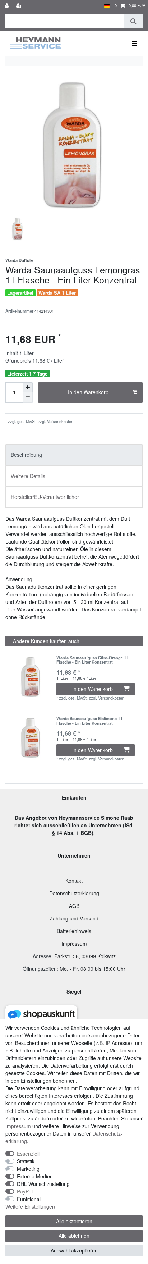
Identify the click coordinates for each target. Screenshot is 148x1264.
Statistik (25, 1161)
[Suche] (133, 21)
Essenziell (28, 1153)
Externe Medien (35, 1176)
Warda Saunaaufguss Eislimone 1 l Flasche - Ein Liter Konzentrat (89, 721)
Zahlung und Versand (74, 918)
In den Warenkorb (88, 392)
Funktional (29, 1198)
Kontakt (74, 880)
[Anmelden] (8, 5)
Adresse (42, 956)
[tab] (74, 454)
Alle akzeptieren (74, 1221)
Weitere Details (28, 475)
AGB (74, 905)
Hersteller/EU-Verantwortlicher (45, 496)
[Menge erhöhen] (28, 387)
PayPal (25, 1191)
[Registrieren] (20, 5)
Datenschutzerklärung (74, 893)
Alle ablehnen (74, 1235)
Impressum (74, 943)
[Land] (107, 5)
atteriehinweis (75, 931)
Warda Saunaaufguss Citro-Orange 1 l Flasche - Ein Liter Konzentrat (92, 660)
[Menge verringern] (28, 397)
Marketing (28, 1168)
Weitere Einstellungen (30, 1206)
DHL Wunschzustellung (43, 1183)
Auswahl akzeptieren (74, 1250)
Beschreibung (26, 454)
